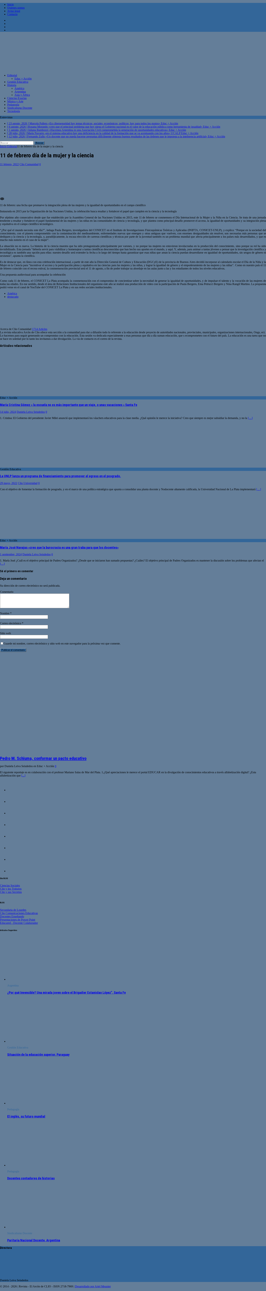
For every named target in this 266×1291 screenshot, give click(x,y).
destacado (12, 296)
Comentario (6, 591)
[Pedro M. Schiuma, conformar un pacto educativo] (61, 750)
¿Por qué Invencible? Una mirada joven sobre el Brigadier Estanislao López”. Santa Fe (66, 993)
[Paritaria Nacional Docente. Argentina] (36, 1227)
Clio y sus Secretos (11, 892)
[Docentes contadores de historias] (14, 859)
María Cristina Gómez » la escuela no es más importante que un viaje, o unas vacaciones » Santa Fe (68, 405)
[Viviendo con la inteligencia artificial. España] (14, 801)
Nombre (5, 613)
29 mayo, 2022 (8, 483)
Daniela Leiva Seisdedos (31, 411)
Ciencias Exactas (17, 98)
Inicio (10, 4)
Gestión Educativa (17, 81)
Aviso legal (13, 10)
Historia (11, 85)
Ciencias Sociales (10, 885)
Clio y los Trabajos (11, 888)
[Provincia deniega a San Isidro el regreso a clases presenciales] (14, 836)
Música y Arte (15, 101)
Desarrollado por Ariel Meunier (93, 1286)
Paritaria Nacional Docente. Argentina (33, 1240)
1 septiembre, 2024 (11, 554)
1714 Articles (39, 329)
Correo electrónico (11, 623)
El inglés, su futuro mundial (26, 1116)
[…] (250, 418)
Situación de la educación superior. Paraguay (38, 1055)
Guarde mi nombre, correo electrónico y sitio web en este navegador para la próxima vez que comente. (62, 643)
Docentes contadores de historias (31, 1178)
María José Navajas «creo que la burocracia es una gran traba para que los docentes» (59, 548)
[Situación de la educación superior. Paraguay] (36, 1041)
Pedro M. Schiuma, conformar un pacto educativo (43, 758)
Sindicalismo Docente (19, 107)
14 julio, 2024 (8, 411)
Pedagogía (13, 104)
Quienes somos (16, 7)
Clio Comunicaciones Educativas (19, 913)
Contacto (12, 14)
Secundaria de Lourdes (13, 909)
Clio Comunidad (29, 164)
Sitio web (5, 633)
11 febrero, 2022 (9, 164)
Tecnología (13, 111)
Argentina (20, 91)
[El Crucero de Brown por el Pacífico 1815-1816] (14, 790)
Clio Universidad (27, 483)
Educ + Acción (23, 78)
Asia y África (22, 94)
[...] (23, 775)
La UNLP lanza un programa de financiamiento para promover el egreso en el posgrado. (60, 476)
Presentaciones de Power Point (17, 919)
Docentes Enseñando (12, 916)
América (19, 88)
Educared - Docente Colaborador (19, 922)
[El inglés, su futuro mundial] (36, 1103)
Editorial (12, 75)
